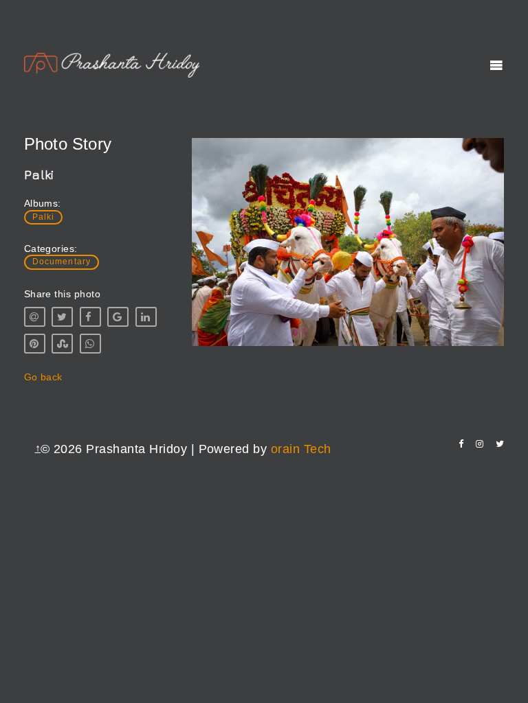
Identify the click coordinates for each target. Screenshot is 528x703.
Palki (43, 217)
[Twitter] (500, 444)
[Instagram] (479, 444)
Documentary (61, 261)
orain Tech (301, 449)
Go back (43, 377)
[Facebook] (461, 444)
